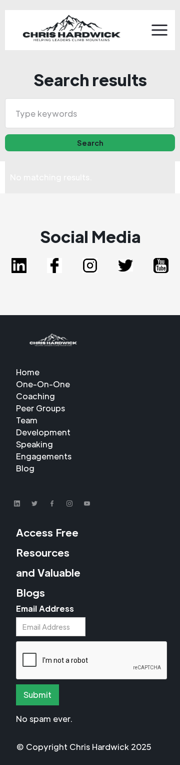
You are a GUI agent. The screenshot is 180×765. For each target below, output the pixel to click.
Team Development (43, 426)
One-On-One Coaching (43, 390)
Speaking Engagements (44, 450)
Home (28, 372)
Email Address (45, 608)
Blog (25, 468)
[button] (159, 30)
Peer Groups (40, 408)
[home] (71, 30)
